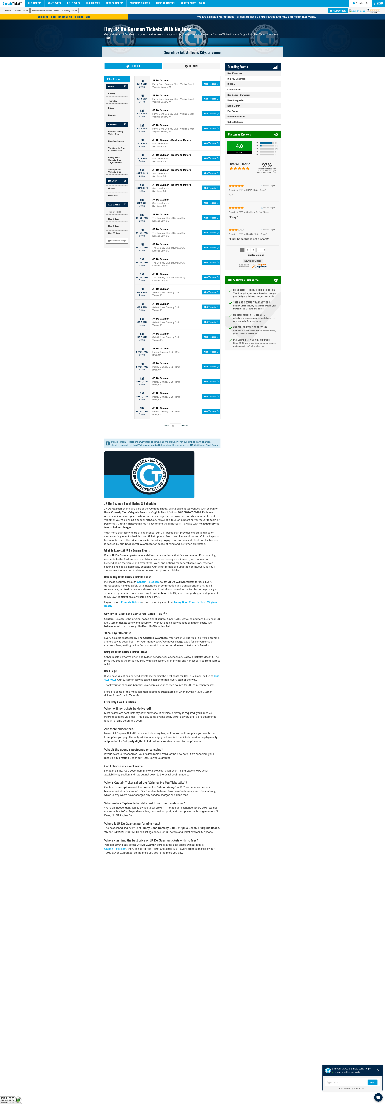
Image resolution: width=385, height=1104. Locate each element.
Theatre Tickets (165, 3)
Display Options (256, 254)
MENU (379, 3)
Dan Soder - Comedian (238, 94)
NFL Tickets (73, 3)
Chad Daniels (234, 89)
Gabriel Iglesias (235, 121)
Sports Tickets (114, 3)
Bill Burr (231, 84)
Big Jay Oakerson (236, 78)
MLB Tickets (35, 3)
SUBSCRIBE (339, 10)
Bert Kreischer (234, 73)
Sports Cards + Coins (193, 3)
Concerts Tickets (140, 3)
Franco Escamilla (236, 116)
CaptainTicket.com (148, 582)
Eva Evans (232, 111)
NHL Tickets (93, 3)
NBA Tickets (54, 3)
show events (176, 425)
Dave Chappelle (235, 100)
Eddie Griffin (233, 105)
